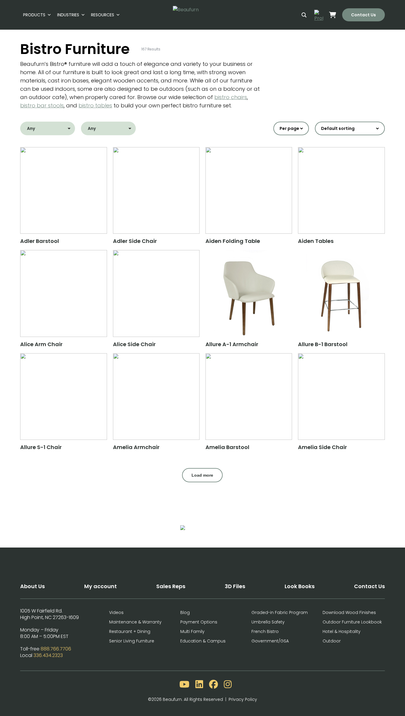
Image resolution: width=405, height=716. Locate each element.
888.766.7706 (56, 648)
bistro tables (95, 105)
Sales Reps (170, 586)
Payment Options (198, 622)
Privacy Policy (243, 699)
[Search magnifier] (304, 15)
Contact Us (363, 15)
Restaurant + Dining (129, 631)
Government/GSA (270, 641)
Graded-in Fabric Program (279, 612)
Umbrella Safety (268, 622)
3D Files (235, 586)
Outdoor (332, 641)
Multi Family (192, 631)
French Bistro (265, 631)
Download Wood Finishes (349, 612)
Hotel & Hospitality (342, 631)
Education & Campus (203, 641)
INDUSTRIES (68, 15)
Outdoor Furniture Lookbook (352, 622)
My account (100, 586)
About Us (32, 586)
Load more (202, 475)
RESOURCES (102, 15)
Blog (185, 612)
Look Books (300, 586)
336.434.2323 (48, 655)
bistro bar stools (42, 105)
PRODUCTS (34, 15)
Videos (116, 612)
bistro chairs (230, 97)
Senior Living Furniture (131, 641)
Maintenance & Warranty (135, 622)
